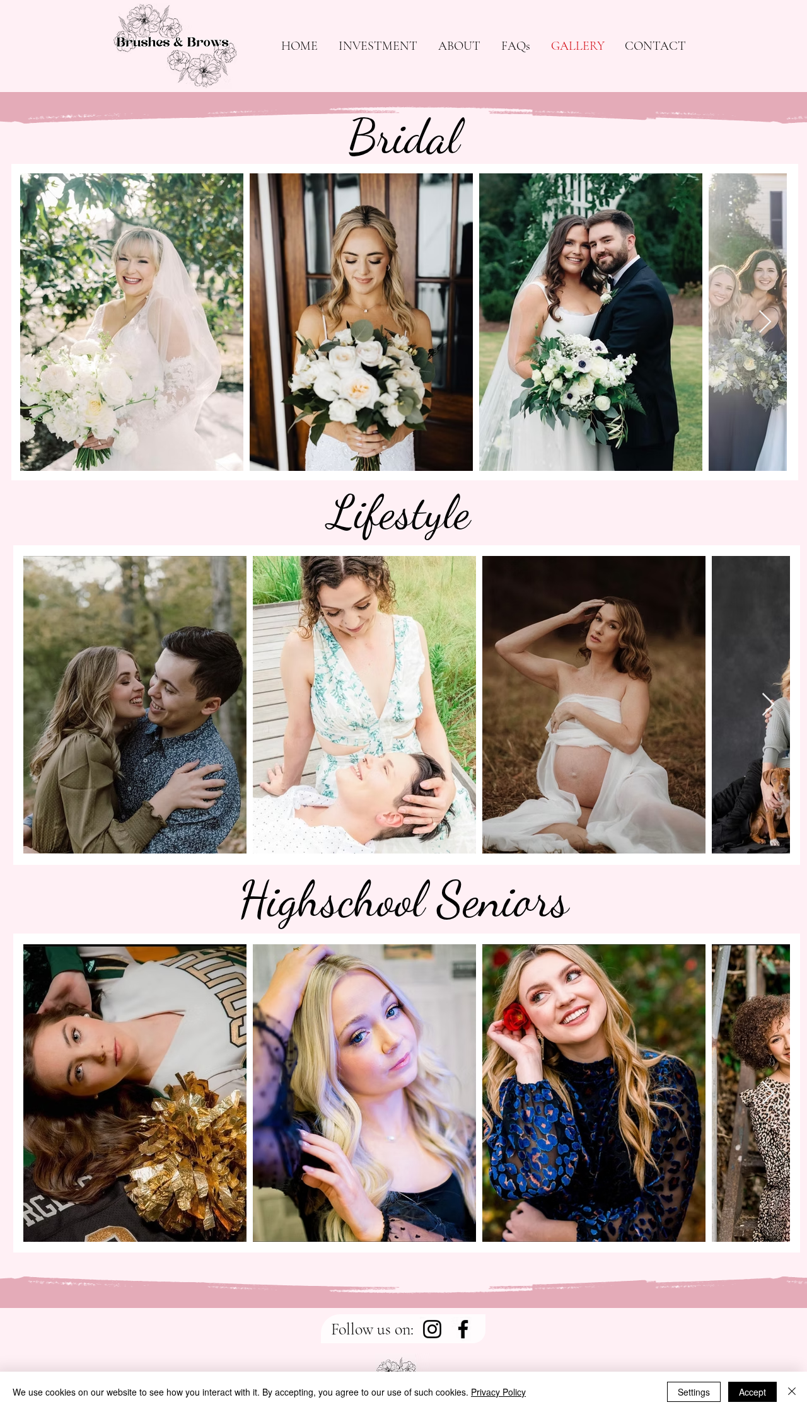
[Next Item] (765, 322)
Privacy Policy (498, 1392)
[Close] (791, 1392)
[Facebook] (463, 1329)
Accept (752, 1392)
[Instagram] (432, 1329)
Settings (694, 1392)
